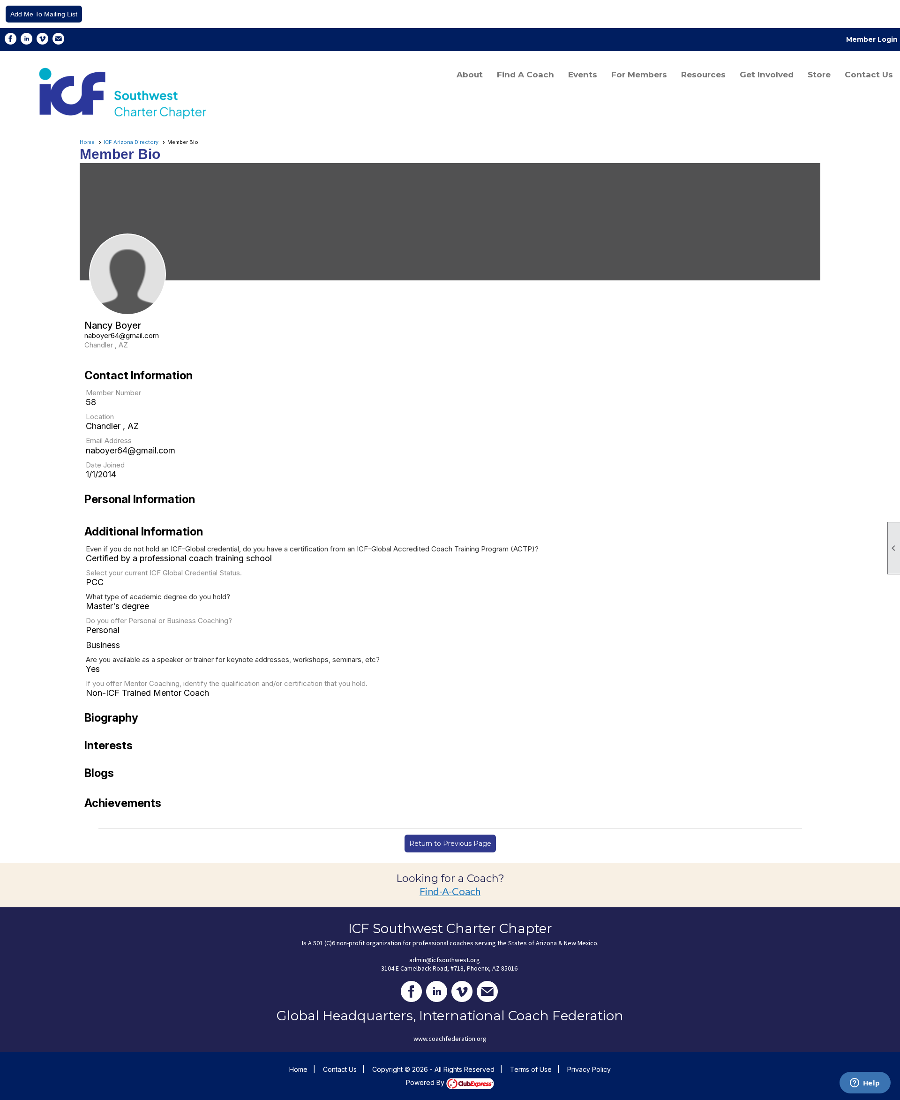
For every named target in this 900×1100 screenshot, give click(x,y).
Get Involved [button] (767, 74)
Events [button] (582, 74)
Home (87, 142)
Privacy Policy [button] (589, 1069)
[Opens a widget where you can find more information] (865, 1083)
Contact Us (869, 74)
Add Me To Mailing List (43, 14)
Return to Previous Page (450, 843)
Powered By (426, 1082)
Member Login (872, 39)
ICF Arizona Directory (131, 142)
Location (100, 416)
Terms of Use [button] (531, 1069)
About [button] (470, 74)
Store (819, 74)
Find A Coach (525, 74)
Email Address (109, 440)
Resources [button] (703, 74)
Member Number (113, 392)
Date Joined (105, 464)
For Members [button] (639, 74)
